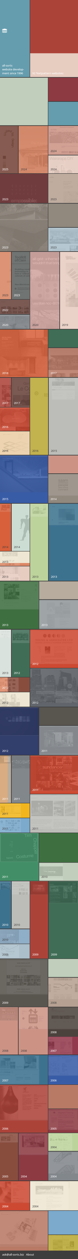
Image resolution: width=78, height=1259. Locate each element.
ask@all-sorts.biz (13, 1254)
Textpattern (43, 73)
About (30, 1254)
